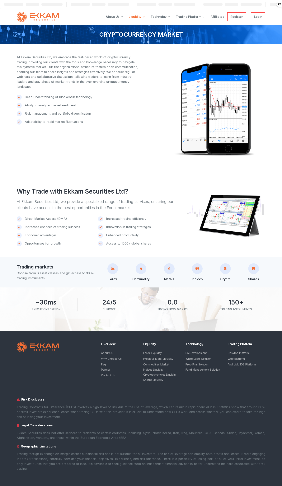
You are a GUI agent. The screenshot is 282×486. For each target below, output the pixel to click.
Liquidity (135, 17)
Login (258, 17)
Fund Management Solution (203, 369)
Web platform (236, 358)
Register (236, 17)
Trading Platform (188, 17)
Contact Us (108, 375)
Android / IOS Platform (242, 364)
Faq (103, 364)
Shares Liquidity (153, 379)
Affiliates (217, 17)
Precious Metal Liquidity (158, 358)
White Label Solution (198, 358)
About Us (113, 17)
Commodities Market (156, 364)
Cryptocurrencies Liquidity (159, 374)
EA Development (196, 353)
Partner (105, 369)
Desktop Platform (239, 353)
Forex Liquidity (152, 353)
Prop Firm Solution (197, 364)
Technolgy (159, 17)
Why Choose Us (111, 358)
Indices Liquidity (153, 369)
